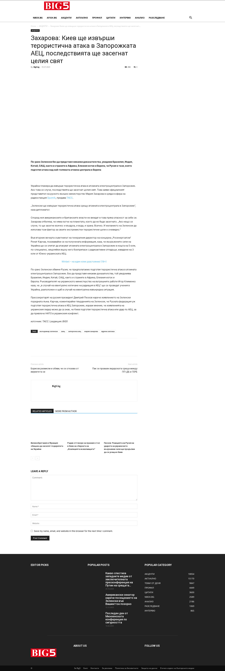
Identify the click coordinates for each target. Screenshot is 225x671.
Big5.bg (36, 67)
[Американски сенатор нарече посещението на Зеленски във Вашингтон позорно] (95, 598)
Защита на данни (149, 668)
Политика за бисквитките (126, 668)
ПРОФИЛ (97, 17)
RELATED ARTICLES (42, 411)
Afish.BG (52, 17)
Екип (85, 668)
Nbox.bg (38, 17)
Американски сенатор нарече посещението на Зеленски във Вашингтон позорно (121, 599)
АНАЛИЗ (139, 17)
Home (33, 26)
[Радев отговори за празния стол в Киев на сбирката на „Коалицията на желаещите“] (84, 429)
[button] (190, 18)
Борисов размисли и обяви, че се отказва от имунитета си (55, 370)
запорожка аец (74, 331)
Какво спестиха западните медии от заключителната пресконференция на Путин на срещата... (119, 579)
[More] (62, 74)
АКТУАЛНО (82, 17)
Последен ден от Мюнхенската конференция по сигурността (116, 618)
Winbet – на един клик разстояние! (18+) (84, 261)
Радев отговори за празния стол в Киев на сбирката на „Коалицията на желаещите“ (83, 446)
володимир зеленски (49, 331)
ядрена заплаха (107, 331)
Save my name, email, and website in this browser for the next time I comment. (73, 531)
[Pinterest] (48, 74)
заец (63, 331)
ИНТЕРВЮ (125, 17)
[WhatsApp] (55, 74)
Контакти (95, 668)
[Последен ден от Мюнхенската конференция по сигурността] (95, 617)
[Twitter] (41, 74)
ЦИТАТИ (110, 17)
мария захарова (91, 331)
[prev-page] (33, 458)
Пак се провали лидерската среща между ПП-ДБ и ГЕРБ (114, 370)
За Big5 (77, 668)
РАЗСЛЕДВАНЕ (157, 17)
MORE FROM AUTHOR (66, 411)
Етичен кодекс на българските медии (177, 668)
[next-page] (37, 458)
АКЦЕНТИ (66, 17)
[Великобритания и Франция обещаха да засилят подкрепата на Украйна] (47, 429)
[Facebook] (34, 74)
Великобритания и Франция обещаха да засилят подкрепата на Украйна (47, 446)
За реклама (107, 668)
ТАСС (70, 197)
